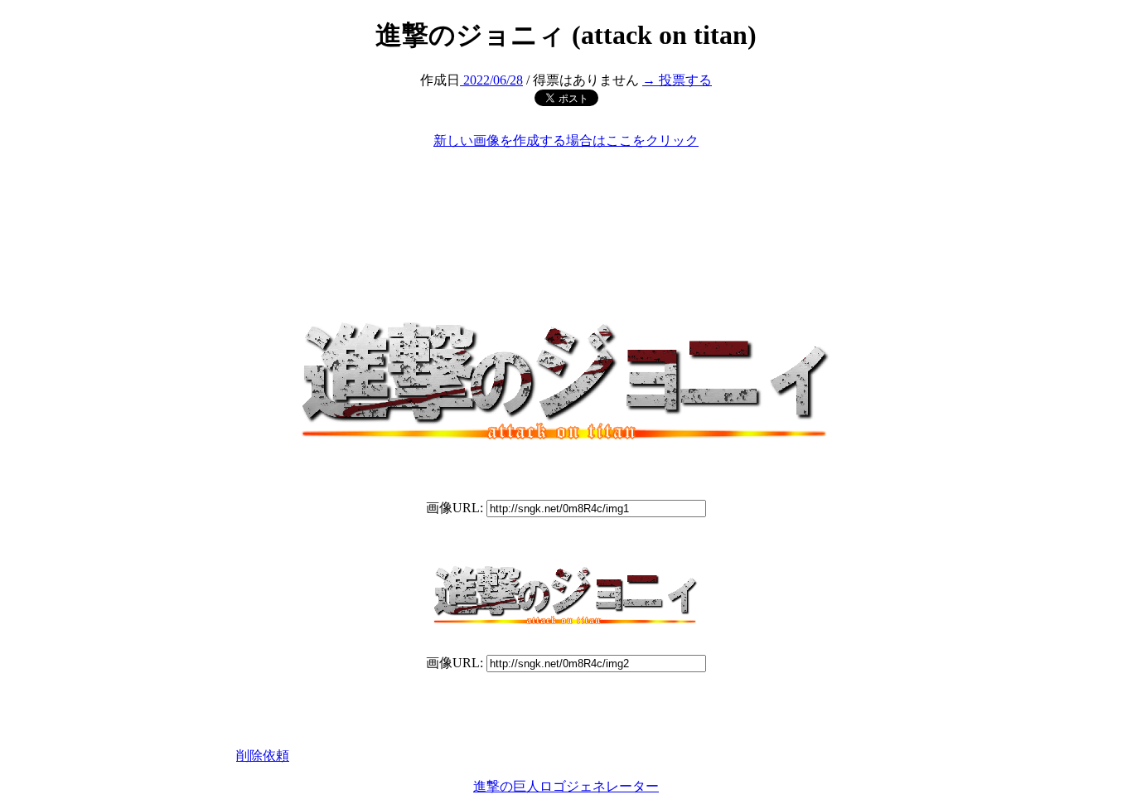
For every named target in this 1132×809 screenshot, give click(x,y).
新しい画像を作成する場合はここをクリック (566, 140)
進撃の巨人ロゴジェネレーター (566, 786)
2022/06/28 (491, 80)
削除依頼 (262, 755)
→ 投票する (677, 80)
